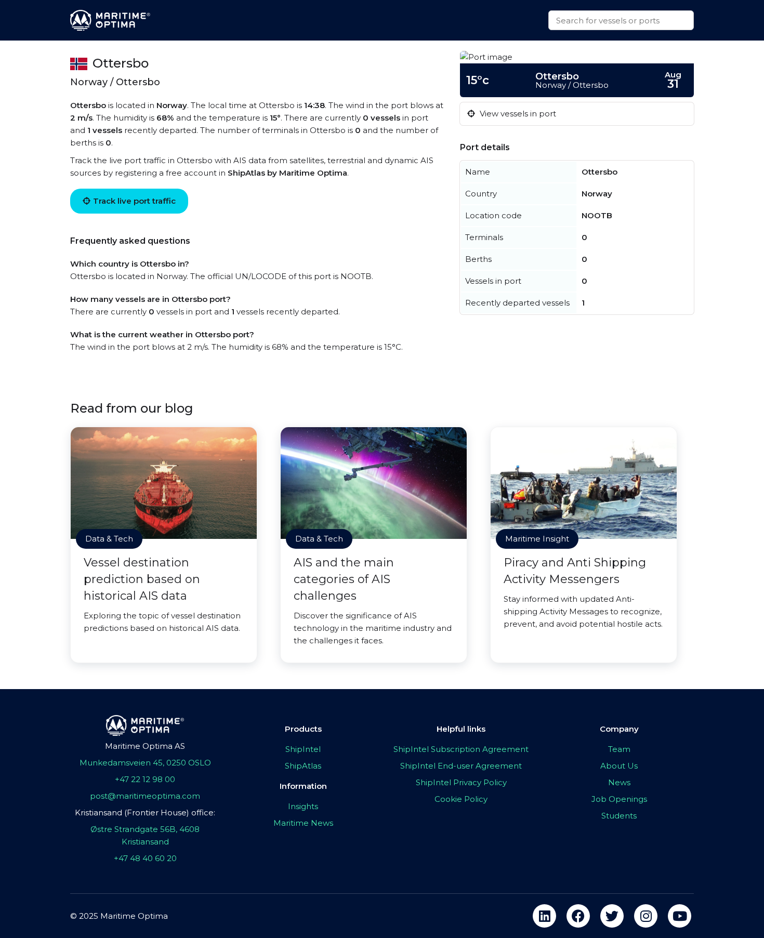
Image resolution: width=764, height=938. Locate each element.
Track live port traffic (134, 201)
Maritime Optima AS (145, 746)
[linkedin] (544, 916)
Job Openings (619, 799)
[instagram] (645, 916)
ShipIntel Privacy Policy (461, 782)
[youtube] (679, 916)
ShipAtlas (303, 766)
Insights (303, 806)
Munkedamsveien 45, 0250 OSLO (145, 763)
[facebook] (578, 916)
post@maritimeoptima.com (145, 796)
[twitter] (612, 916)
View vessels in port (517, 113)
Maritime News (303, 823)
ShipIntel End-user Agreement (461, 766)
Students (619, 816)
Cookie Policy (461, 799)
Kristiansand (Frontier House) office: (145, 812)
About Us (619, 766)
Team (619, 749)
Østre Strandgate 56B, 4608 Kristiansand (145, 835)
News (619, 782)
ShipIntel (303, 749)
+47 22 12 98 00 (145, 779)
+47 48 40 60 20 (145, 858)
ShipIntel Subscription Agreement (461, 749)
